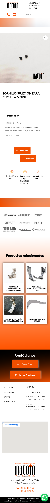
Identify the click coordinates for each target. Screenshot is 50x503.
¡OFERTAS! (33, 8)
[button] (45, 37)
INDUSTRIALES (34, 3)
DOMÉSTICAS (34, 5)
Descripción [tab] (13, 115)
